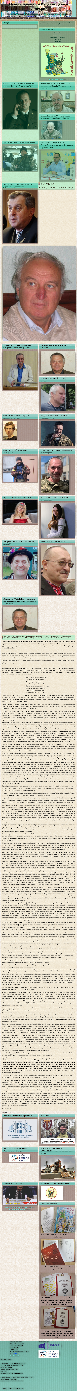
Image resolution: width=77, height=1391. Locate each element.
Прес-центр (32, 18)
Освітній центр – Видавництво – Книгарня (38, 6)
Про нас (61, 18)
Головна (4, 18)
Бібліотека (13, 18)
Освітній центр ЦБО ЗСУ (47, 18)
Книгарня (22, 18)
